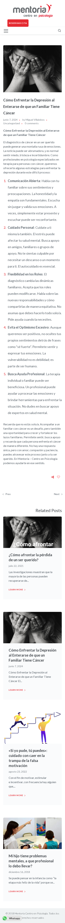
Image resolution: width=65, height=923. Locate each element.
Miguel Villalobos (35, 119)
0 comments (32, 123)
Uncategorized (11, 123)
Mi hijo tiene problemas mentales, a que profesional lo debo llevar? (31, 861)
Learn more (16, 589)
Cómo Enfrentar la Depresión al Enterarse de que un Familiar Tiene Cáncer (32, 655)
